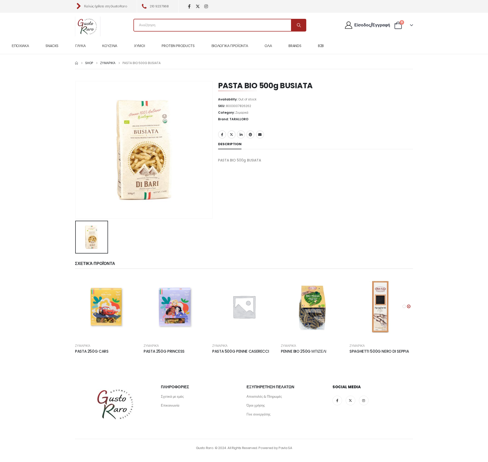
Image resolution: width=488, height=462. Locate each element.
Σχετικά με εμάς (172, 396)
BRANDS (294, 45)
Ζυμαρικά (241, 112)
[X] (198, 6)
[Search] (298, 25)
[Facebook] (189, 6)
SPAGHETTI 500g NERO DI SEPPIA (379, 351)
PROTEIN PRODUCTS (178, 45)
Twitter (231, 134)
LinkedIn (241, 134)
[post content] (107, 306)
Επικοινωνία (170, 405)
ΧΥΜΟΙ (139, 45)
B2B (321, 45)
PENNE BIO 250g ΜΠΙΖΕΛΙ (303, 351)
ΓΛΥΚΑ (80, 45)
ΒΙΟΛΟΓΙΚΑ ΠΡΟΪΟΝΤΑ (229, 45)
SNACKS (51, 45)
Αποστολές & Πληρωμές (264, 396)
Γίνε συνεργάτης (258, 414)
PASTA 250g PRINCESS (164, 351)
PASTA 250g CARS (91, 351)
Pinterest (250, 134)
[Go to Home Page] (76, 63)
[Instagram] (206, 6)
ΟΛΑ (268, 45)
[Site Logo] (87, 26)
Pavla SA (285, 447)
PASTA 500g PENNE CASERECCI (240, 351)
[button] (404, 306)
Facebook (222, 134)
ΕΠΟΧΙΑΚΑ (20, 45)
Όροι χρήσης (256, 405)
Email (260, 134)
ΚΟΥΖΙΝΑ (109, 45)
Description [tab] (229, 144)
